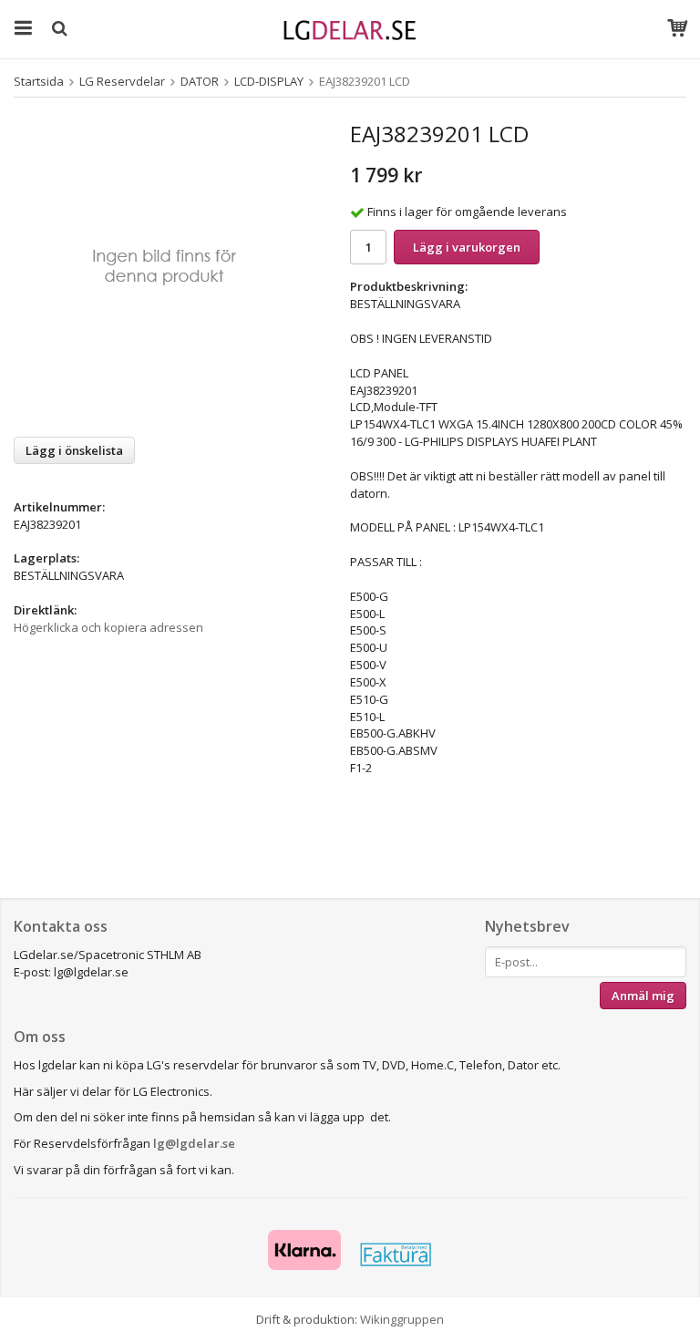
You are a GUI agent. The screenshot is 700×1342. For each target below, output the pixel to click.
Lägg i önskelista (74, 450)
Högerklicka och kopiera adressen (108, 627)
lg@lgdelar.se (194, 1143)
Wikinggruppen (402, 1319)
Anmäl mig (643, 995)
